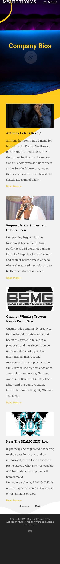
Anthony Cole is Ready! (23, 133)
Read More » (14, 186)
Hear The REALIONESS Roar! (28, 441)
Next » (38, 506)
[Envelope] (30, 531)
